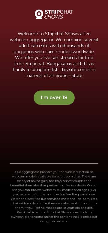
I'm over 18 (54, 97)
